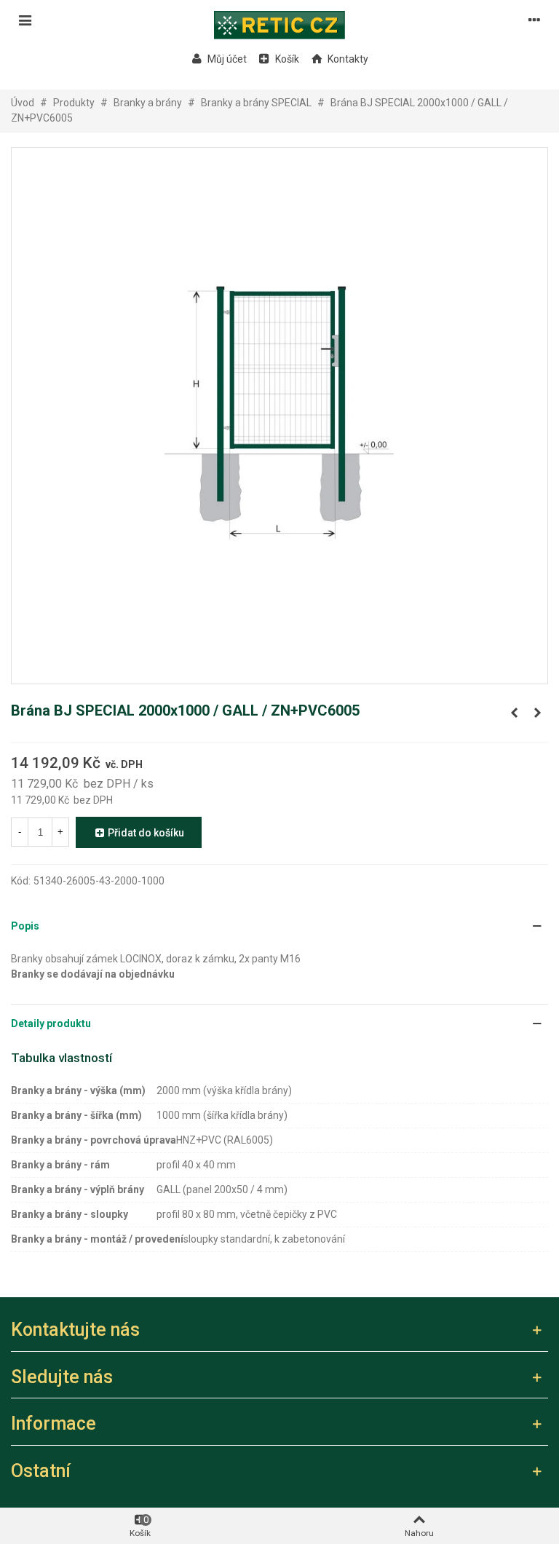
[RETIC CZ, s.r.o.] (279, 19)
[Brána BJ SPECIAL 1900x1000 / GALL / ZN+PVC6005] (514, 713)
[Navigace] (25, 19)
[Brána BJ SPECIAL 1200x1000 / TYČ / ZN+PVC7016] (537, 713)
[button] (279, 926)
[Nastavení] (534, 19)
